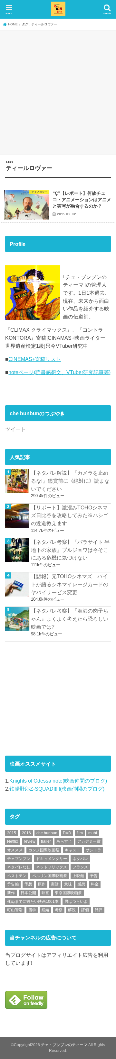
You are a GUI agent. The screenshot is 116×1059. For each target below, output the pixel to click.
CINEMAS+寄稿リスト (34, 359)
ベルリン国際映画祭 (49, 876)
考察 (59, 910)
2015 (11, 833)
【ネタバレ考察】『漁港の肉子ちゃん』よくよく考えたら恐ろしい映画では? (69, 618)
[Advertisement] (58, 91)
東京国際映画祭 (68, 893)
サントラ (93, 850)
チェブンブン (18, 859)
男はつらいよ (76, 901)
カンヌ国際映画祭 (43, 850)
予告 (93, 876)
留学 (32, 910)
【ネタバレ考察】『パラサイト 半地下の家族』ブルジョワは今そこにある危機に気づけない (70, 550)
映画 (45, 893)
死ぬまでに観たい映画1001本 (33, 901)
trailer (46, 841)
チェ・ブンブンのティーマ (64, 1045)
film (80, 833)
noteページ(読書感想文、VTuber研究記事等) (59, 372)
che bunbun (46, 833)
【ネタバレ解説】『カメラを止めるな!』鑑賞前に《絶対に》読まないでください (70, 480)
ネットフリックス (51, 867)
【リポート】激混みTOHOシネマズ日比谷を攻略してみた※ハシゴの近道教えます (69, 515)
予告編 (13, 884)
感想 (81, 884)
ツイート (15, 429)
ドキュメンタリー (51, 859)
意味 (68, 884)
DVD (67, 833)
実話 (55, 884)
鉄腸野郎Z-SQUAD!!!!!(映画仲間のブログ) (56, 789)
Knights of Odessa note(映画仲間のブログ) (58, 781)
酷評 (98, 910)
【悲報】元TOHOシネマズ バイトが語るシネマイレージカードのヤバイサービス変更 (69, 584)
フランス (80, 867)
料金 (95, 884)
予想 (28, 884)
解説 (72, 910)
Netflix (12, 841)
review (29, 841)
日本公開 (28, 893)
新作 (11, 893)
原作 (41, 884)
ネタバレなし (18, 867)
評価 (85, 910)
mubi (92, 833)
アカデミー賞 (89, 841)
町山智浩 (15, 910)
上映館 (78, 876)
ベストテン (16, 876)
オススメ (15, 850)
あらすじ (64, 841)
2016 (26, 833)
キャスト (72, 850)
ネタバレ (80, 859)
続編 (45, 910)
